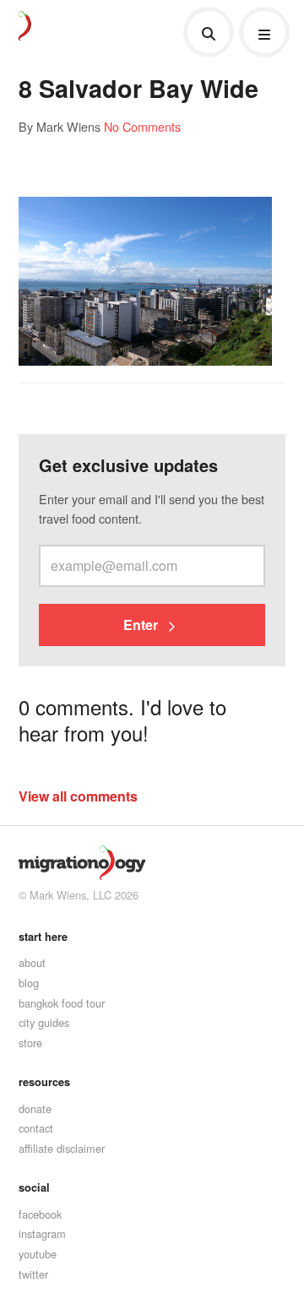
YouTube (38, 1254)
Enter (142, 624)
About (32, 962)
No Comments (142, 126)
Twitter (33, 1274)
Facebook (40, 1214)
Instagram (42, 1233)
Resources (44, 1081)
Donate (35, 1108)
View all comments (78, 796)
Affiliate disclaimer (62, 1148)
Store (30, 1043)
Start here (43, 936)
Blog (29, 983)
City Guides (44, 1022)
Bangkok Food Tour (62, 1003)
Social (34, 1187)
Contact (36, 1128)
